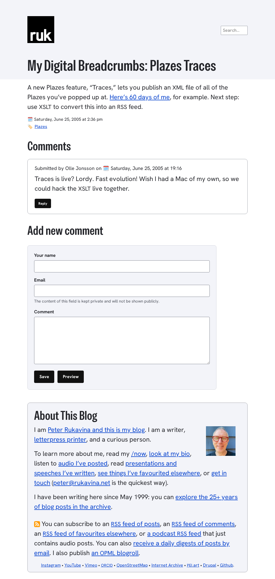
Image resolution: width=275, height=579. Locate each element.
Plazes (41, 126)
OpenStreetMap (132, 565)
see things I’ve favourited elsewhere (149, 473)
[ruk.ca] (137, 29)
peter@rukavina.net (81, 482)
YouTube (72, 565)
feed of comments (203, 524)
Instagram (51, 565)
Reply (42, 203)
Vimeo (91, 565)
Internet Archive (167, 565)
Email (39, 280)
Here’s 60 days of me (140, 97)
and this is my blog (96, 429)
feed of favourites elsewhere (89, 533)
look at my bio (169, 453)
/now (138, 453)
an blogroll (115, 553)
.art (193, 565)
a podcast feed (174, 533)
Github (226, 565)
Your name (45, 255)
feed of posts (135, 524)
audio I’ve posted (82, 463)
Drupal (209, 565)
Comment (44, 312)
